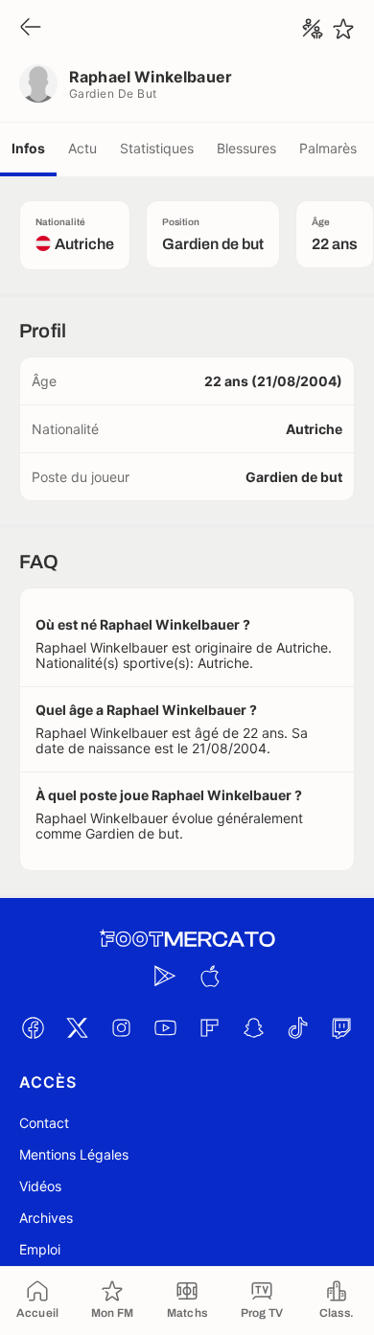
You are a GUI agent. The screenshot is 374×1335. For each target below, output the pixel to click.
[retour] (30, 28)
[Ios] (209, 975)
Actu (82, 148)
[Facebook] (32, 1027)
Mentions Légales (74, 1154)
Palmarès (328, 148)
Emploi (39, 1249)
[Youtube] (165, 1027)
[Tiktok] (297, 1027)
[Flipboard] (209, 1027)
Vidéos (40, 1186)
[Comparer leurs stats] (312, 28)
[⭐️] (343, 28)
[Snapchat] (253, 1027)
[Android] (165, 975)
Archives (46, 1217)
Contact (44, 1123)
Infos (28, 148)
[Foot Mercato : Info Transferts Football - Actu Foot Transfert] (187, 939)
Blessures (246, 148)
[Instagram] (120, 1027)
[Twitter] (76, 1027)
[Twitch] (341, 1027)
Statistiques (157, 148)
